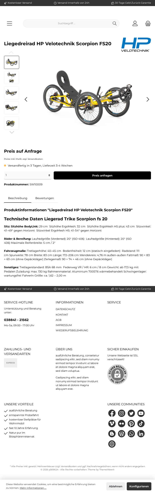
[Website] (111, 444)
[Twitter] (131, 413)
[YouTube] (141, 413)
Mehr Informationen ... (33, 488)
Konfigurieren (139, 486)
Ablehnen (115, 486)
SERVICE (114, 302)
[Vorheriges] (26, 99)
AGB (59, 319)
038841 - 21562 (16, 320)
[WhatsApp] (131, 433)
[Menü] (9, 23)
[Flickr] (121, 423)
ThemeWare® (106, 469)
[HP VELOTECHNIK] (136, 44)
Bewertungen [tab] (44, 198)
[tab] (17, 198)
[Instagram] (121, 413)
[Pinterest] (131, 423)
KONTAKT (62, 314)
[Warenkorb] (146, 23)
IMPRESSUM (64, 325)
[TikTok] (141, 423)
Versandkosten (69, 466)
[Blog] (121, 433)
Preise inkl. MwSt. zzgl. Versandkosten (23, 159)
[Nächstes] (148, 99)
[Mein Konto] (135, 23)
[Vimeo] (111, 423)
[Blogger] (111, 433)
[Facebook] (111, 413)
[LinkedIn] (141, 433)
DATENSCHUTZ (65, 309)
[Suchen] (114, 23)
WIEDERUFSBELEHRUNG (72, 330)
